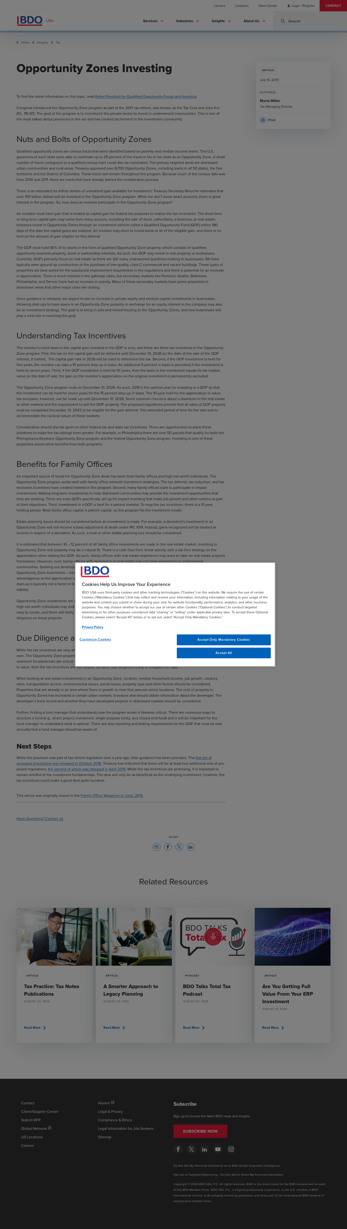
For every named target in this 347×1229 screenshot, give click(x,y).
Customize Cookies (95, 639)
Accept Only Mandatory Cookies (223, 639)
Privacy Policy (92, 627)
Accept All (224, 652)
